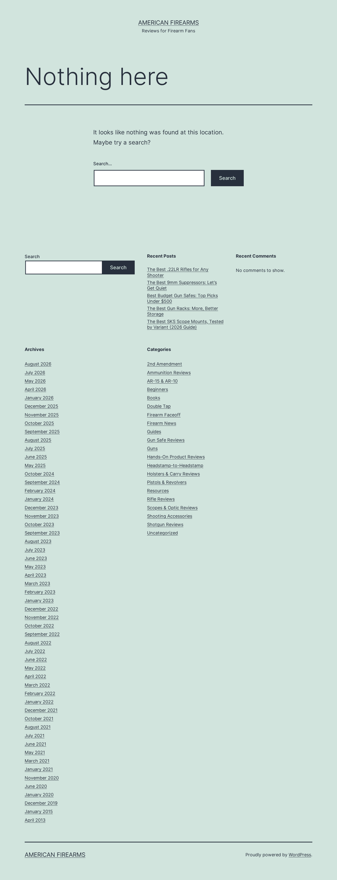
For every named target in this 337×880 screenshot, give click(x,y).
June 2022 (36, 659)
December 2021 (41, 710)
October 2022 (39, 625)
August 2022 (38, 642)
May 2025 (35, 465)
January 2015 (39, 811)
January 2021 (39, 769)
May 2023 (35, 566)
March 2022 (37, 685)
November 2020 (42, 777)
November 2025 (42, 414)
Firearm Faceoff (164, 414)
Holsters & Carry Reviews (173, 473)
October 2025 (39, 423)
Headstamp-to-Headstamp (175, 465)
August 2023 (38, 541)
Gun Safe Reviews (166, 440)
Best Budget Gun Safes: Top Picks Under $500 (182, 298)
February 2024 (40, 490)
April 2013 (35, 820)
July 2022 (35, 651)
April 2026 (35, 389)
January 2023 (39, 600)
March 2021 (37, 760)
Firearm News (161, 423)
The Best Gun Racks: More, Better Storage (182, 311)
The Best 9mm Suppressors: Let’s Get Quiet (182, 285)
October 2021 (39, 718)
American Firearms (168, 22)
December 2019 (41, 803)
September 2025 (42, 431)
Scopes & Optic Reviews (172, 507)
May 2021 (35, 752)
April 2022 (35, 676)
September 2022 (42, 634)
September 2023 (42, 532)
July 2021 (34, 735)
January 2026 (39, 397)
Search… (102, 163)
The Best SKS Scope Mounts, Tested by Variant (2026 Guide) (185, 324)
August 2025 (38, 440)
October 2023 (39, 524)
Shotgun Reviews (165, 524)
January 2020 (39, 794)
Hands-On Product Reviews (176, 456)
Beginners (157, 389)
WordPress (300, 854)
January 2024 (39, 499)
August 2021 (38, 727)
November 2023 (42, 516)
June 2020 (36, 786)
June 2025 (36, 456)
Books (153, 397)
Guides (154, 431)
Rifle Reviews (161, 499)
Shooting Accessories (169, 516)
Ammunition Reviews (169, 372)
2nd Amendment (164, 364)
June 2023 (36, 558)
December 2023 (41, 507)
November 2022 (42, 617)
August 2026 (38, 364)
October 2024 (39, 473)
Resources (158, 490)
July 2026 (35, 372)
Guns (152, 448)
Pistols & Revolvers (167, 482)
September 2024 (42, 482)
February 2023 (40, 591)
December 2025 (41, 406)
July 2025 (35, 448)
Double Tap (159, 406)
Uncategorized (162, 532)
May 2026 (35, 381)
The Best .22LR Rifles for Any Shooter (177, 272)
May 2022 (35, 668)
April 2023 (35, 575)
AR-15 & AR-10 (162, 381)
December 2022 (41, 609)
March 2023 (37, 583)
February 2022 (40, 693)
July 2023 (35, 550)
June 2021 (35, 744)
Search (32, 256)
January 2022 (39, 701)
